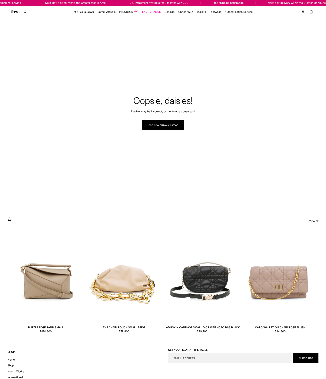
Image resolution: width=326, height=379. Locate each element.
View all (313, 221)
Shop (11, 365)
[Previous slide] (13, 276)
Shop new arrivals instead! (163, 125)
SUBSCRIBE (306, 358)
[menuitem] (83, 12)
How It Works (16, 371)
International (15, 377)
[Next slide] (78, 276)
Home (11, 359)
